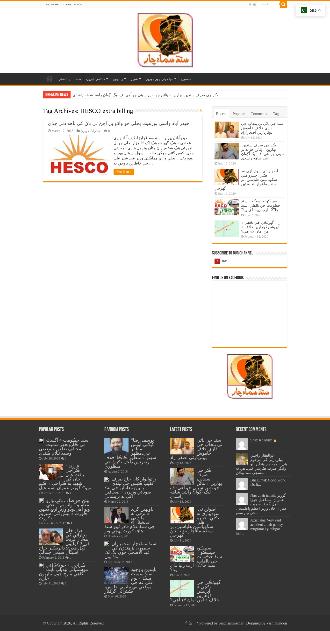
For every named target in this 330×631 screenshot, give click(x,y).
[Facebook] (250, 4)
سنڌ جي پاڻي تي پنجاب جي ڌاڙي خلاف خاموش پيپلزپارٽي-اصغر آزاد (262, 128)
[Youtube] (254, 4)
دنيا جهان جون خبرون (159, 79)
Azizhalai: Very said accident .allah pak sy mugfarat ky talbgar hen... (259, 526)
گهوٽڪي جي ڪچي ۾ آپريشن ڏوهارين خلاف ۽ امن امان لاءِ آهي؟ (260, 226)
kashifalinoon (276, 623)
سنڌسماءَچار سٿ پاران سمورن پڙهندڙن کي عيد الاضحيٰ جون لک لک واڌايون (130, 550)
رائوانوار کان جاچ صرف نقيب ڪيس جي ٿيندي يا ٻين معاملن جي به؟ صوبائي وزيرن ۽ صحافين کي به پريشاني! (130, 487)
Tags (276, 114)
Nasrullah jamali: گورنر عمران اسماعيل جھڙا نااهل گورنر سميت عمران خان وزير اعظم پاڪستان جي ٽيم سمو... (261, 504)
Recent (221, 114)
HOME (49, 78)
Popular (238, 114)
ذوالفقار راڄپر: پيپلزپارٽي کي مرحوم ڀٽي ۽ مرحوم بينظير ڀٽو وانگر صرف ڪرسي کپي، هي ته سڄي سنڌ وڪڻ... (261, 464)
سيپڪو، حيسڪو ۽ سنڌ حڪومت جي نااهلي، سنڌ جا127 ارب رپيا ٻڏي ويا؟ (260, 205)
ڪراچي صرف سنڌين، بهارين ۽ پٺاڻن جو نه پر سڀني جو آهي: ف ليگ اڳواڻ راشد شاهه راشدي (145, 95)
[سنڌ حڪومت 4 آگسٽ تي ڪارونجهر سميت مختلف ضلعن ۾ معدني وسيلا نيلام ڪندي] (41, 440)
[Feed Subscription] (201, 111)
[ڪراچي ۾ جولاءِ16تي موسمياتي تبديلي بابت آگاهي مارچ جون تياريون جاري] (41, 565)
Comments (259, 114)
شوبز (134, 79)
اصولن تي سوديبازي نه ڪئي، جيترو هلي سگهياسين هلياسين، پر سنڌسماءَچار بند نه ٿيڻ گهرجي (246, 179)
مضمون (186, 79)
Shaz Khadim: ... (265, 440)
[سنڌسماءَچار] (165, 39)
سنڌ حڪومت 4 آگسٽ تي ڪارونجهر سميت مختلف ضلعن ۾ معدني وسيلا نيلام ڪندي (63, 447)
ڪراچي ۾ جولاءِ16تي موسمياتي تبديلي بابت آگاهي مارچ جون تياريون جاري (63, 571)
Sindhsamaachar (231, 623)
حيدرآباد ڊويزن (90, 131)
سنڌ (78, 79)
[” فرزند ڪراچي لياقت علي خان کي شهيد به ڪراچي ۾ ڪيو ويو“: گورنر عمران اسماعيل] (51, 472)
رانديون (118, 79)
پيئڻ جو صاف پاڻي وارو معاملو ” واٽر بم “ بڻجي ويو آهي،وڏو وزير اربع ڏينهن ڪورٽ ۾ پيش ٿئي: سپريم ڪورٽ (64, 509)
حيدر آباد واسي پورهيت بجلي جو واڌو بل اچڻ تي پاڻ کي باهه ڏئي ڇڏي (118, 123)
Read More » (123, 171)
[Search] (283, 4)
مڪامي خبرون (95, 79)
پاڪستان (64, 79)
